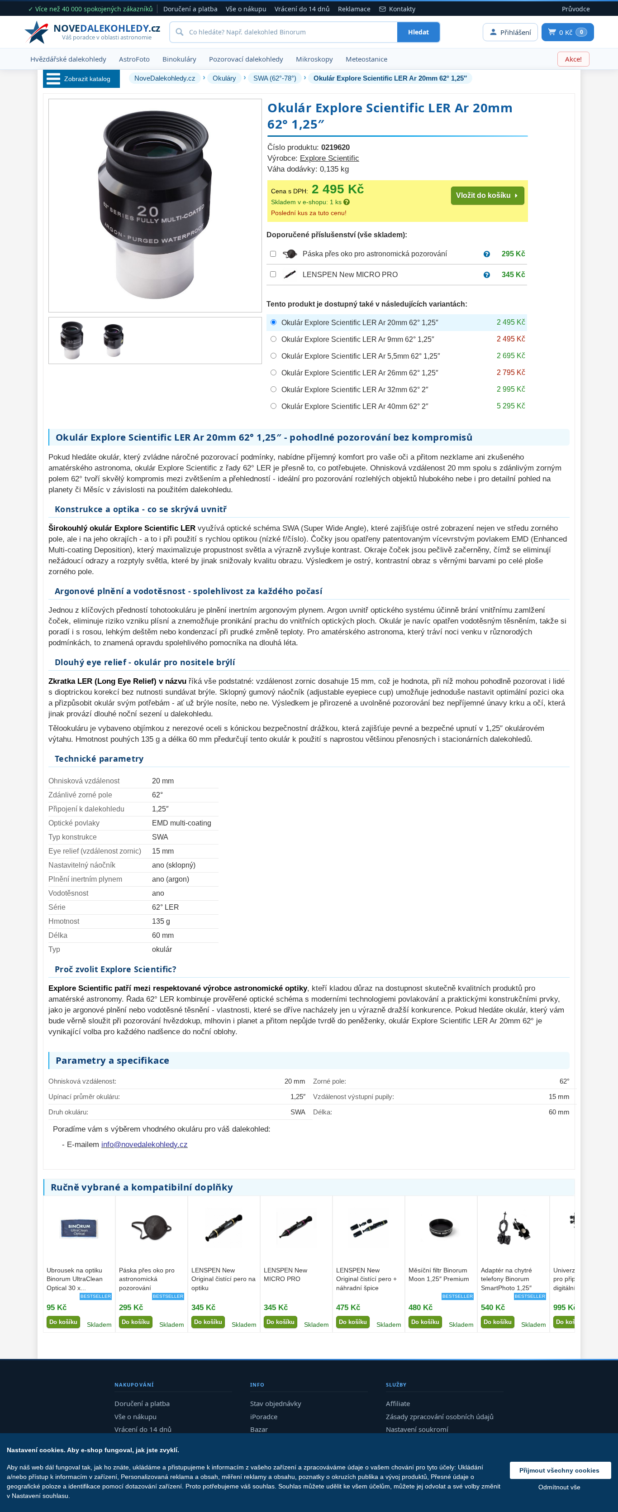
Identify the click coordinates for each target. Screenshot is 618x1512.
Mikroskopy (314, 58)
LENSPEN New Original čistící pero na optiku (223, 1279)
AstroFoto (134, 58)
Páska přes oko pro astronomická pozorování (375, 254)
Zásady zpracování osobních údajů (440, 1416)
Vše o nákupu (246, 9)
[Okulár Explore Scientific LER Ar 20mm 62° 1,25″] (72, 340)
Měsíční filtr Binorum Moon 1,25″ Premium (439, 1274)
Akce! (573, 58)
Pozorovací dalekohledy (246, 58)
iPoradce (263, 1416)
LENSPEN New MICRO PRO (350, 274)
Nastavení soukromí (417, 1429)
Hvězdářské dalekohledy (68, 58)
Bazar (259, 1429)
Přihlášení (515, 32)
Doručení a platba (190, 9)
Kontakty (402, 9)
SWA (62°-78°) (274, 78)
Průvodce (576, 9)
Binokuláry (179, 58)
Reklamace (354, 9)
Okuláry (224, 78)
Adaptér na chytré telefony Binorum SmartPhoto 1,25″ (506, 1279)
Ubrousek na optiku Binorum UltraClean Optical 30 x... (75, 1279)
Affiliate (398, 1403)
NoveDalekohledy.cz (164, 78)
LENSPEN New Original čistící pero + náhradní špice (366, 1279)
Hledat (418, 32)
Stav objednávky (275, 1403)
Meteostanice (366, 58)
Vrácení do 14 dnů (302, 9)
